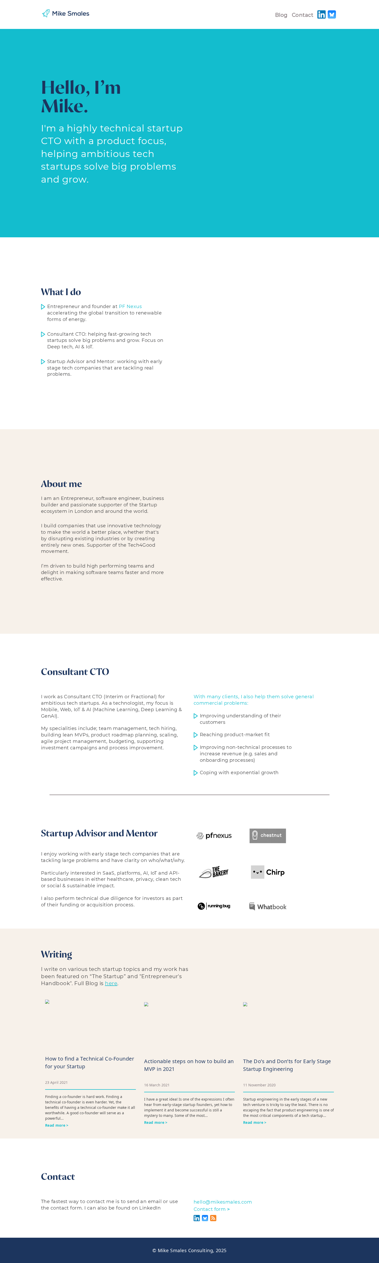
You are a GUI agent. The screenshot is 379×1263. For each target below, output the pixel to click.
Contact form (212, 1209)
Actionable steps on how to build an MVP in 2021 (189, 1065)
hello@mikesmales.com (223, 1202)
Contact (303, 15)
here (111, 983)
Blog (281, 15)
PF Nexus (130, 306)
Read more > (57, 1125)
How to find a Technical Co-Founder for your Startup (89, 1062)
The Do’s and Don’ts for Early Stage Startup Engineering (287, 1065)
